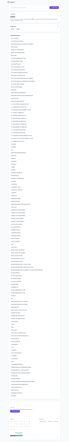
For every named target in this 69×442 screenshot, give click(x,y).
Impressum (50, 421)
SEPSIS (12, 29)
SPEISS (18, 29)
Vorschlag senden (15, 411)
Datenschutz (56, 421)
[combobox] (29, 7)
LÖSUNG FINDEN (54, 7)
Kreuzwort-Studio (43, 421)
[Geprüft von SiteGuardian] (16, 436)
